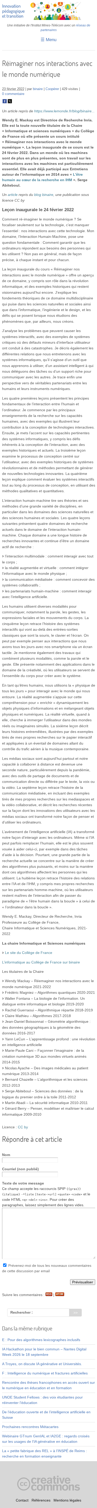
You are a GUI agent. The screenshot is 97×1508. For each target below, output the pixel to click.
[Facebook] (5, 102)
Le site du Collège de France (28, 953)
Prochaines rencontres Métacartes (30, 1427)
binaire (38, 89)
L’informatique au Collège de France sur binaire (41, 962)
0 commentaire (13, 94)
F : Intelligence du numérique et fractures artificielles (45, 1373)
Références (41, 1500)
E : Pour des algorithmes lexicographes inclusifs (41, 1340)
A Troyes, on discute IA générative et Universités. (42, 1364)
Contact (22, 1500)
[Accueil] (48, 19)
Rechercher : (21, 1312)
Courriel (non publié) (20, 1169)
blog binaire (43, 195)
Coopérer (52, 89)
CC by (23, 1127)
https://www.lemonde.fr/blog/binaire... (64, 111)
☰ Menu (48, 39)
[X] (10, 102)
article (13, 195)
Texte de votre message (23, 1183)
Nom (6, 1155)
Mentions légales (67, 1500)
